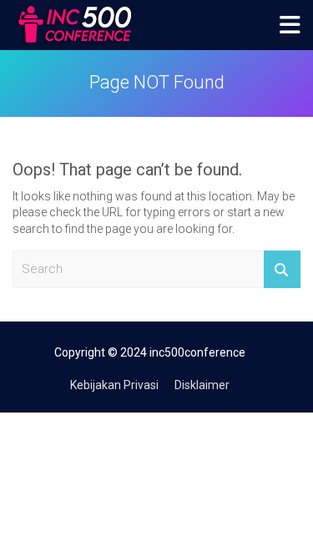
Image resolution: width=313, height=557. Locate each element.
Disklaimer (202, 385)
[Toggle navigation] (290, 25)
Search (282, 269)
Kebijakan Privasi (114, 385)
